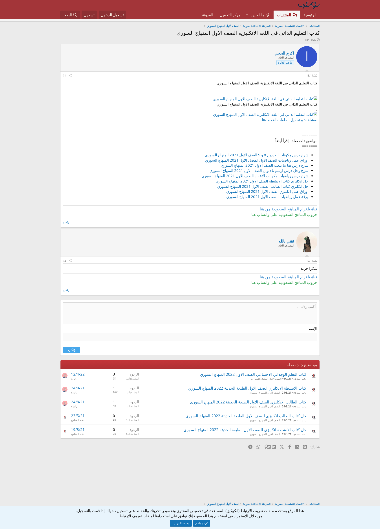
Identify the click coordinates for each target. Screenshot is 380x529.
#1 (64, 75)
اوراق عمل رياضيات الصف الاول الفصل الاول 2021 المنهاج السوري (257, 160)
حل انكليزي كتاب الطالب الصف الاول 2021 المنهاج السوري (263, 186)
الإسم (313, 328)
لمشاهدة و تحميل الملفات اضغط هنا (289, 119)
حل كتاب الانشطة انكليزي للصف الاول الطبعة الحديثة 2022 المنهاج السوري (245, 429)
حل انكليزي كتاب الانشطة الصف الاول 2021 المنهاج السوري (262, 181)
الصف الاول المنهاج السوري (266, 379)
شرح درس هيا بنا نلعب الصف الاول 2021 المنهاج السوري (265, 165)
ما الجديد (257, 14)
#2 (64, 261)
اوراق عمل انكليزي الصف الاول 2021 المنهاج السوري (267, 191)
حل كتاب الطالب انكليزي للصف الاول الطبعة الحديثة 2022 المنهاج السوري (245, 415)
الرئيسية (310, 14)
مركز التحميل (230, 14)
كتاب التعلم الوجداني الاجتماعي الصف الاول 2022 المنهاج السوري (253, 374)
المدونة (207, 14)
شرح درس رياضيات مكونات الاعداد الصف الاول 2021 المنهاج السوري (255, 175)
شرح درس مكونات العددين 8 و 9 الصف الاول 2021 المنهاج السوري (257, 154)
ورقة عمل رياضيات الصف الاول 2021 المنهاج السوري (267, 196)
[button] (247, 15)
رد (64, 222)
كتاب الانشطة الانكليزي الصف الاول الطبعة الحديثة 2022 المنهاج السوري (247, 388)
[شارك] (70, 75)
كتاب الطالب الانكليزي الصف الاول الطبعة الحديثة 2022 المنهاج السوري (248, 402)
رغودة (74, 378)
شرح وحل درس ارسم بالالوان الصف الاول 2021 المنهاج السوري (259, 170)
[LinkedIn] (274, 447)
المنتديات (284, 14)
